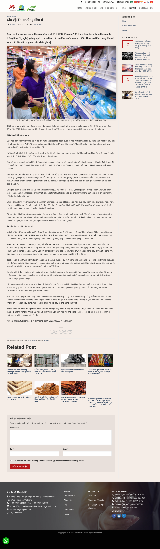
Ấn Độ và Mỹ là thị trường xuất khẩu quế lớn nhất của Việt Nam (46, 399)
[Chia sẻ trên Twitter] (56, 332)
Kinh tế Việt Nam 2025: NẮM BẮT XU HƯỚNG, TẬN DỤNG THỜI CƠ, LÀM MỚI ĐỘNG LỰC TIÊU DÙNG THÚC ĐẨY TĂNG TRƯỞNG (100, 403)
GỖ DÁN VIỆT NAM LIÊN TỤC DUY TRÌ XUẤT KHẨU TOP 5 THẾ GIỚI (45, 372)
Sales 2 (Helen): (130, 498)
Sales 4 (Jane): (129, 504)
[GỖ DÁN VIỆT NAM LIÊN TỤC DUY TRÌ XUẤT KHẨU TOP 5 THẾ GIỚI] (47, 360)
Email (65, 449)
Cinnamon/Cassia (96, 500)
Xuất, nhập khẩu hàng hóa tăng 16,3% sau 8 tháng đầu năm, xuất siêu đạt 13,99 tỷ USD (143, 68)
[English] (138, 2)
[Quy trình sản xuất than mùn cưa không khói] (74, 360)
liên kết (46, 340)
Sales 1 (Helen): (130, 495)
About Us (91, 8)
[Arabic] (132, 2)
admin (12, 25)
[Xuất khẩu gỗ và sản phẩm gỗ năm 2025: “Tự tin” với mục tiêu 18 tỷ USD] (101, 360)
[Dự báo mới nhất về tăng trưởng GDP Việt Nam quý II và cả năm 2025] (20, 360)
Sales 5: (126, 507)
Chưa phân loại (129, 26)
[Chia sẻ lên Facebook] (52, 332)
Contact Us (146, 8)
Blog (9, 16)
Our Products (108, 8)
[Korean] (148, 2)
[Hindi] (141, 2)
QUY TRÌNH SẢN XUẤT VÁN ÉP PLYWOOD (20, 398)
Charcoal (92, 495)
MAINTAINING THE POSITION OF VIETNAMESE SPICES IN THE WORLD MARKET (73, 399)
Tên (12, 449)
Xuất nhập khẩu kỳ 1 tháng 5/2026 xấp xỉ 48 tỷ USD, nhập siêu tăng (143, 44)
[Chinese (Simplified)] (135, 2)
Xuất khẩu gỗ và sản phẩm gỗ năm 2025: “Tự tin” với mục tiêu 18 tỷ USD (100, 372)
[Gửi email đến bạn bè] (61, 332)
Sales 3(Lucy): (129, 501)
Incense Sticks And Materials (96, 506)
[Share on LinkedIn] (70, 332)
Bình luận (14, 427)
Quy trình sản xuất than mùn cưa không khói (72, 371)
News (132, 8)
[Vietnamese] (151, 2)
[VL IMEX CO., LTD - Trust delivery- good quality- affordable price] (27, 8)
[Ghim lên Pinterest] (65, 332)
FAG (124, 8)
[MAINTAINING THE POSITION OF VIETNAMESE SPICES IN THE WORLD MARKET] (74, 388)
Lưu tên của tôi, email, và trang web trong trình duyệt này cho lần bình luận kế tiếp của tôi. (49, 461)
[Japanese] (145, 2)
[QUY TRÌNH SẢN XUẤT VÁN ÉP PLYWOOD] (20, 388)
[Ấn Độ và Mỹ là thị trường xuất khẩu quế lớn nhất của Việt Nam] (47, 388)
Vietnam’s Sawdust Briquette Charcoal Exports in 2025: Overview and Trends (143, 56)
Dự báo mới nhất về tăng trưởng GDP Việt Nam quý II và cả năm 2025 (19, 372)
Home (79, 8)
